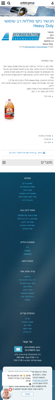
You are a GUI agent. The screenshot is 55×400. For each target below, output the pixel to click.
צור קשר (27, 341)
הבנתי (27, 394)
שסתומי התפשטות (27, 293)
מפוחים (27, 178)
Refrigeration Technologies (35, 47)
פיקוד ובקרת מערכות (27, 283)
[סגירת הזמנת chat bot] (30, 384)
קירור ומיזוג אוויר (27, 271)
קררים (27, 319)
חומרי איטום (27, 329)
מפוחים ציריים (27, 184)
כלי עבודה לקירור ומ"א (27, 280)
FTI (27, 247)
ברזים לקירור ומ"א (27, 297)
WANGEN (27, 254)
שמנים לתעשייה (27, 322)
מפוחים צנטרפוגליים (27, 187)
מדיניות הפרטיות (40, 381)
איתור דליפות (27, 290)
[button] (9, 3)
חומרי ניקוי (27, 325)
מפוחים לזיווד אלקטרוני (27, 193)
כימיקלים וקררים (27, 313)
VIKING (27, 251)
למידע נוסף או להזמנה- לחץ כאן (21, 153)
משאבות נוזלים (27, 242)
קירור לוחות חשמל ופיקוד (27, 197)
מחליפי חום (27, 287)
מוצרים (46, 162)
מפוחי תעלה (27, 190)
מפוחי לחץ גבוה (27, 210)
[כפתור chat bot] (6, 393)
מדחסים (27, 277)
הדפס (40, 153)
